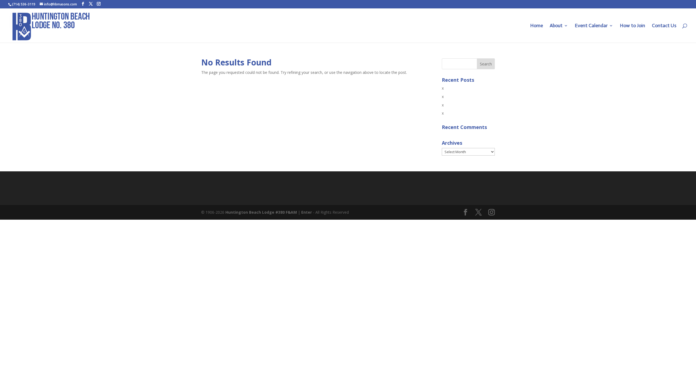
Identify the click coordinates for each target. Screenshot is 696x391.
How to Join (632, 26)
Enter (306, 212)
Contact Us (664, 26)
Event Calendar (591, 26)
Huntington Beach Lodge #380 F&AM (261, 212)
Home (536, 26)
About (556, 26)
